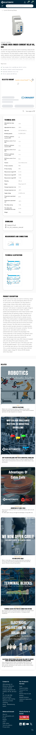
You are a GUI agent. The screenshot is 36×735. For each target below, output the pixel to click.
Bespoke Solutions (24, 697)
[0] (28, 2)
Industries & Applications (25, 699)
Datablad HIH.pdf (11, 225)
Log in (4, 721)
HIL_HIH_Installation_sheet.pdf (15, 227)
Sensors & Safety (23, 688)
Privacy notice (6, 727)
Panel (20, 686)
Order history (6, 723)
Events (4, 718)
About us (5, 714)
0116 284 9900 (8, 695)
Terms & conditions (7, 725)
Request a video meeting (9, 699)
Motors (21, 692)
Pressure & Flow (23, 690)
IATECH (21, 701)
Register (5, 719)
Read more (3, 64)
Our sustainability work (8, 716)
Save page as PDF (30, 111)
